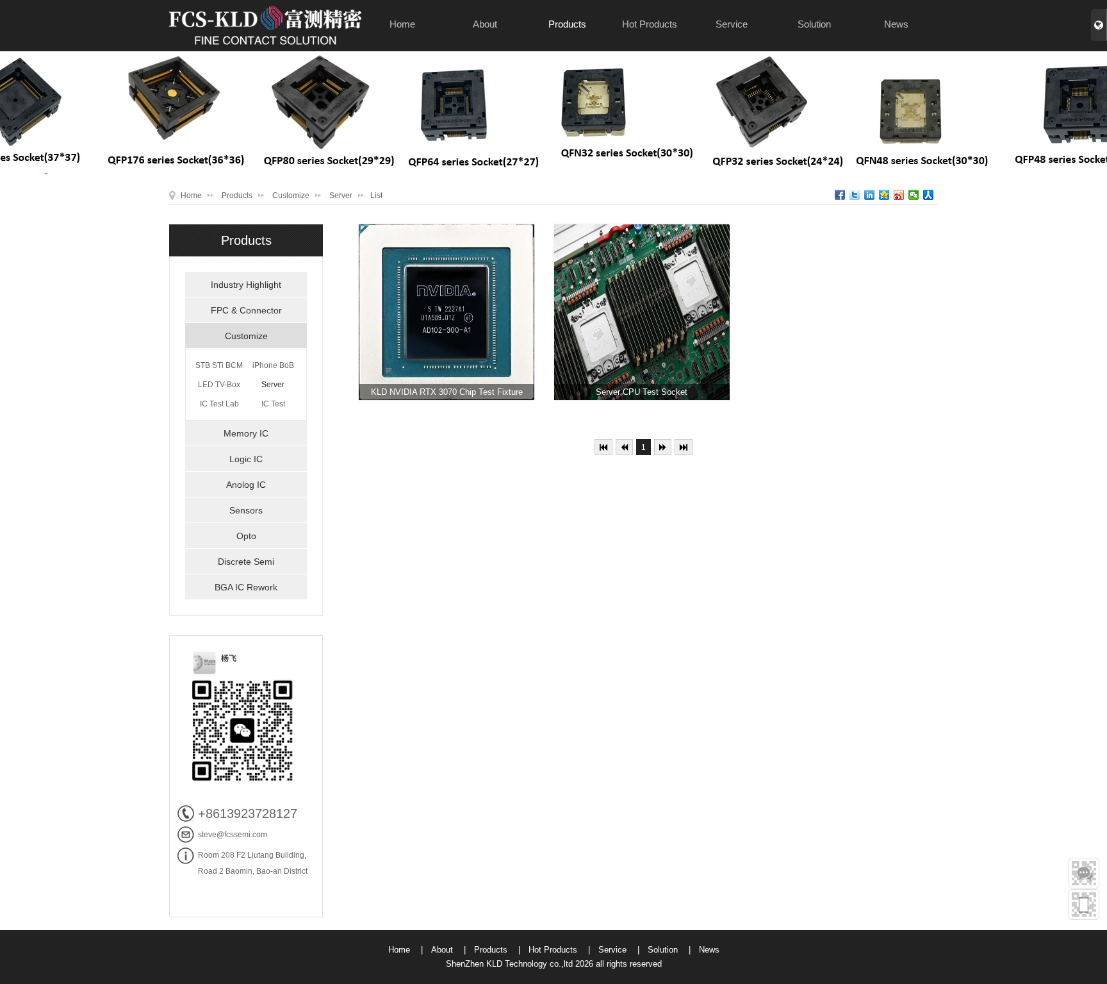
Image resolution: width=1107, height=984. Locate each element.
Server (340, 195)
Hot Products (649, 24)
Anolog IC (246, 484)
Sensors (246, 510)
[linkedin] (869, 195)
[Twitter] (854, 195)
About (485, 24)
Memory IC (246, 433)
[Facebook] (840, 195)
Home (402, 24)
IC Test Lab (219, 403)
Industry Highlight (246, 284)
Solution (814, 24)
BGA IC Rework (246, 587)
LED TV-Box (219, 384)
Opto (246, 536)
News (896, 24)
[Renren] (928, 195)
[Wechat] (913, 195)
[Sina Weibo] (899, 195)
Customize (290, 195)
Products (567, 24)
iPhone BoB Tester (273, 368)
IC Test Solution (273, 406)
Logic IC (246, 459)
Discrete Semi (246, 561)
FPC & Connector (246, 310)
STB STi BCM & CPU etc (219, 368)
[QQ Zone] (884, 195)
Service (732, 24)
